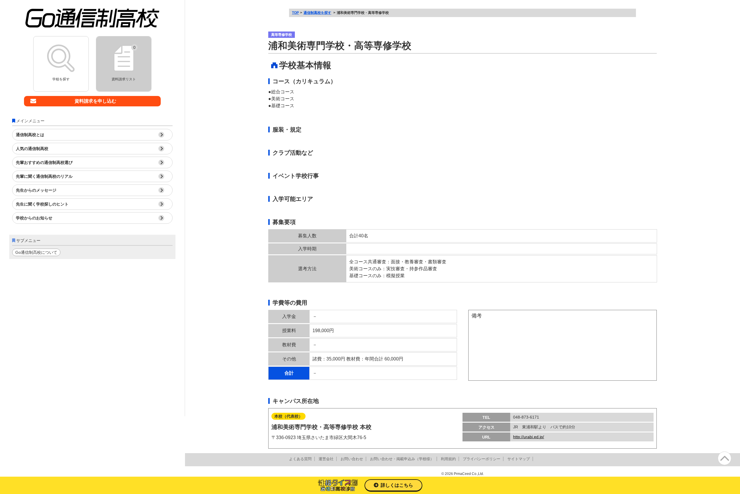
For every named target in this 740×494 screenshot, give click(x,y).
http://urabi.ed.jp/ (528, 436)
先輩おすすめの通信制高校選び (44, 162)
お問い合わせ (352, 459)
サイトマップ (518, 459)
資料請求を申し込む (95, 101)
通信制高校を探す (317, 13)
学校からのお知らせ (34, 218)
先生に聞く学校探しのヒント (42, 204)
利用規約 (448, 459)
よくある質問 (300, 459)
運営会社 (326, 459)
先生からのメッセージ (36, 190)
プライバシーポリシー (481, 459)
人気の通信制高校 (32, 148)
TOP (295, 13)
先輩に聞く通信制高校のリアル (44, 176)
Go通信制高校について (36, 252)
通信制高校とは (30, 134)
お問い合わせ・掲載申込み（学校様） (402, 459)
